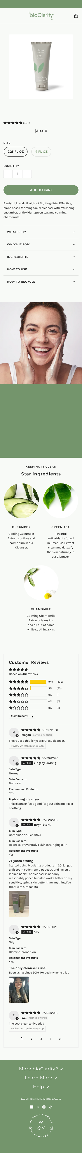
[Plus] (27, 174)
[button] (13, 123)
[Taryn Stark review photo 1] (19, 904)
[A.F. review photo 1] (19, 990)
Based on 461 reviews (23, 674)
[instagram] (44, 1107)
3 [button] (41, 1038)
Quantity (11, 165)
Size (6, 142)
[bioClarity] (41, 16)
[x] (38, 1107)
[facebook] (31, 1107)
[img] (31, 730)
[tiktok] (50, 1107)
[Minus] (8, 174)
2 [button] (31, 1038)
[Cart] (76, 16)
